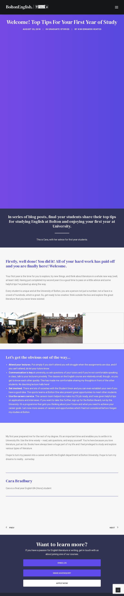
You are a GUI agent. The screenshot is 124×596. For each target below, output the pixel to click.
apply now (62, 583)
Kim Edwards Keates (89, 29)
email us (62, 563)
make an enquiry (62, 573)
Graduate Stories (58, 29)
